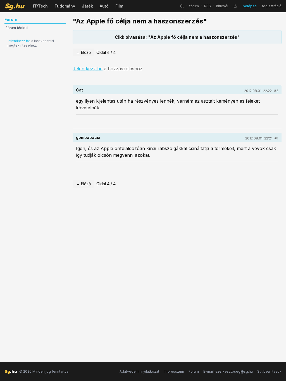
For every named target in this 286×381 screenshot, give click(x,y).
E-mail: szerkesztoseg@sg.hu (228, 371)
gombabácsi (88, 137)
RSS (207, 6)
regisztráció (272, 6)
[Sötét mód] (235, 6)
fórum (194, 6)
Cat (79, 90)
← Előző (83, 52)
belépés (250, 6)
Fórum (194, 371)
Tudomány (64, 6)
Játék (87, 6)
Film (119, 6)
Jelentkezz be (18, 41)
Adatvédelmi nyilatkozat (139, 371)
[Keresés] (182, 6)
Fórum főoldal (17, 28)
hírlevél (222, 6)
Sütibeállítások (269, 371)
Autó (104, 6)
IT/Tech (40, 6)
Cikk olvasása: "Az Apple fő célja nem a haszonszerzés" (177, 37)
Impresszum (174, 371)
